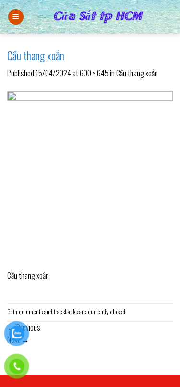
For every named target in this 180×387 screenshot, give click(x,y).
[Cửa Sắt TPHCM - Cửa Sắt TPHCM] (98, 17)
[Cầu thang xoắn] (90, 179)
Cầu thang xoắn (137, 73)
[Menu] (16, 17)
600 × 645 (94, 73)
